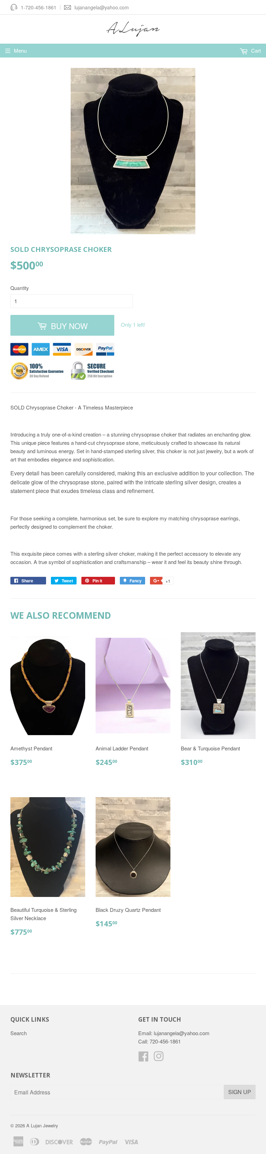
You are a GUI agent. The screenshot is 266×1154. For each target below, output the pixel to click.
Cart (255, 50)
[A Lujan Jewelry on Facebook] (143, 1058)
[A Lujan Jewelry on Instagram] (158, 1058)
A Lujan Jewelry (42, 1125)
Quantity (19, 287)
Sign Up (239, 1092)
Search (18, 1033)
